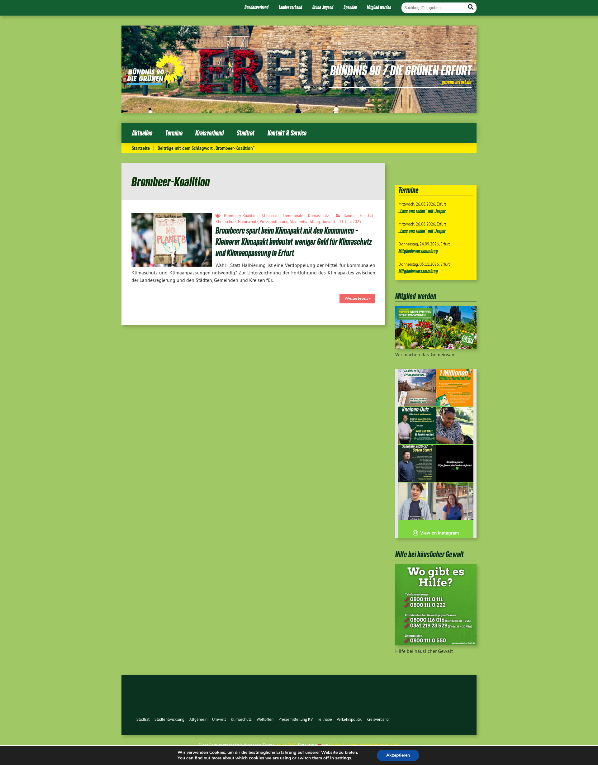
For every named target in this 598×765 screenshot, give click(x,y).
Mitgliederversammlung (418, 251)
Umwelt (328, 221)
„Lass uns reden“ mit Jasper (422, 211)
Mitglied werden (379, 7)
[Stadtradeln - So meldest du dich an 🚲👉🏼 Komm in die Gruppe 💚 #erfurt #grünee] (454, 463)
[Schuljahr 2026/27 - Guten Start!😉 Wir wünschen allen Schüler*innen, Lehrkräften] (417, 463)
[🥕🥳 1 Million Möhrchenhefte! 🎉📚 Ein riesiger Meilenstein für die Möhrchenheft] (454, 387)
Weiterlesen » (357, 298)
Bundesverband (256, 7)
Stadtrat (245, 133)
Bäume (350, 215)
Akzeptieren (398, 755)
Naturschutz (248, 221)
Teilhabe (325, 719)
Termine (174, 133)
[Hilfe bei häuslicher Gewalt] (436, 643)
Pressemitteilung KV (295, 719)
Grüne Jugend (322, 7)
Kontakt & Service (287, 133)
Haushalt (367, 215)
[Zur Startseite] (155, 83)
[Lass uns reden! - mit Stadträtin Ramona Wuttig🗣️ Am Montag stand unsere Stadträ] (454, 501)
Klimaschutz (226, 221)
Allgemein (198, 719)
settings (343, 758)
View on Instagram (439, 532)
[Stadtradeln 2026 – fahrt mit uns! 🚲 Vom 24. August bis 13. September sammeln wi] (417, 501)
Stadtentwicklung (305, 221)
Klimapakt (270, 215)
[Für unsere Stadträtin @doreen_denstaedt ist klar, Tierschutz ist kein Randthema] (454, 425)
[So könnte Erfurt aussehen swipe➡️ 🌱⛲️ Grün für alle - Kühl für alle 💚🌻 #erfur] (417, 387)
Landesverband (290, 7)
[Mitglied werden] (436, 347)
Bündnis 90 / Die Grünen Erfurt (401, 70)
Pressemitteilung (274, 221)
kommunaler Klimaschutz (306, 215)
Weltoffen (265, 719)
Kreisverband (209, 133)
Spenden (350, 7)
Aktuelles (142, 133)
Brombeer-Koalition (241, 215)
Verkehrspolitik (349, 719)
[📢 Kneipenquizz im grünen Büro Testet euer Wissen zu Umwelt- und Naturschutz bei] (417, 425)
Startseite (141, 148)
